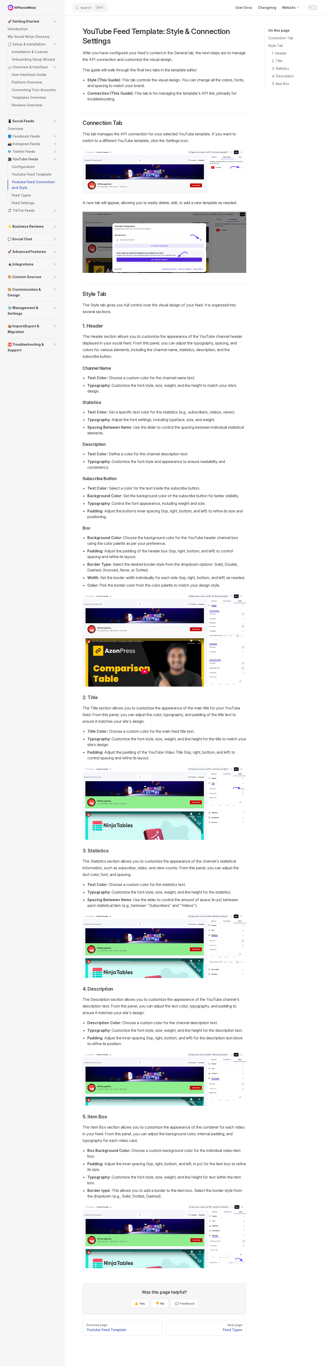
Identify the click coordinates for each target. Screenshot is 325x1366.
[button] (32, 21)
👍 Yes (139, 1303)
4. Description (283, 76)
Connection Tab (280, 38)
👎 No (159, 1303)
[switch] (312, 7)
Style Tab (275, 46)
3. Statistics (280, 68)
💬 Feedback (185, 1303)
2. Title (277, 61)
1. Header (279, 53)
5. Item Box (280, 84)
